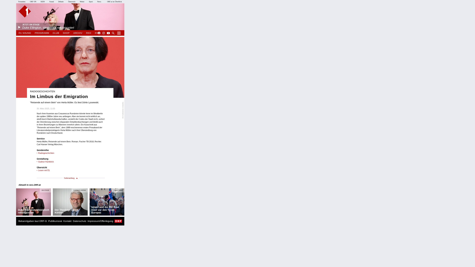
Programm (42, 33)
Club (56, 33)
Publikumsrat (55, 221)
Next (122, 201)
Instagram (103, 33)
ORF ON (33, 2)
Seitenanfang (69, 178)
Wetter (82, 2)
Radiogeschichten (46, 153)
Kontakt (67, 221)
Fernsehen (21, 2)
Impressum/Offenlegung (100, 221)
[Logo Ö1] (25, 11)
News (99, 2)
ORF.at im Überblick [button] (114, 2)
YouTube (108, 33)
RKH (88, 33)
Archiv (77, 33)
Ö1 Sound (25, 33)
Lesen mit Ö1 (44, 170)
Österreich (71, 2)
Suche (113, 33)
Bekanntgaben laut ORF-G (32, 221)
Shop (66, 33)
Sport (91, 2)
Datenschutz (79, 221)
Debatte (61, 2)
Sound (51, 2)
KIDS (43, 2)
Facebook (99, 33)
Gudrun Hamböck (46, 162)
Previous (18, 201)
